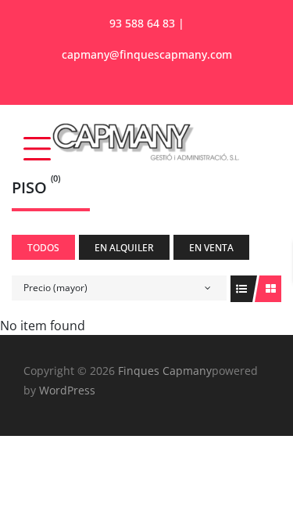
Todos (43, 247)
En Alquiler (124, 247)
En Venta (211, 247)
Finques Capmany (163, 370)
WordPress (67, 390)
